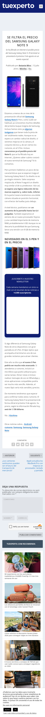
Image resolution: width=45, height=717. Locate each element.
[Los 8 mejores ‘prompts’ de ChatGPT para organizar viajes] (22, 681)
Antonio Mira (25, 65)
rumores (8, 427)
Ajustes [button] (7, 710)
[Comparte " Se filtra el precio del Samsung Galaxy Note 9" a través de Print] (31, 444)
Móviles (23, 69)
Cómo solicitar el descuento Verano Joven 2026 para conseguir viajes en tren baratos (21, 634)
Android (28, 424)
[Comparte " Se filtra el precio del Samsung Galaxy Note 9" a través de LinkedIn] (22, 444)
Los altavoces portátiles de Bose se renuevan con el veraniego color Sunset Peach (22, 606)
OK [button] (15, 710)
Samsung (17, 427)
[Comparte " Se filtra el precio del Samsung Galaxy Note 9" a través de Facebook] (13, 444)
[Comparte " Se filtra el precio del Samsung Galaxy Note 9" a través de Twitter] (18, 444)
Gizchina (13, 415)
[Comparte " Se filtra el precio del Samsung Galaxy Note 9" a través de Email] (27, 444)
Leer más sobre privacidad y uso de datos (19, 713)
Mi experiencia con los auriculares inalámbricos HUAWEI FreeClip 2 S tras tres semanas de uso (21, 576)
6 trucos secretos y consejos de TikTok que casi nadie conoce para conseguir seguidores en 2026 (22, 664)
